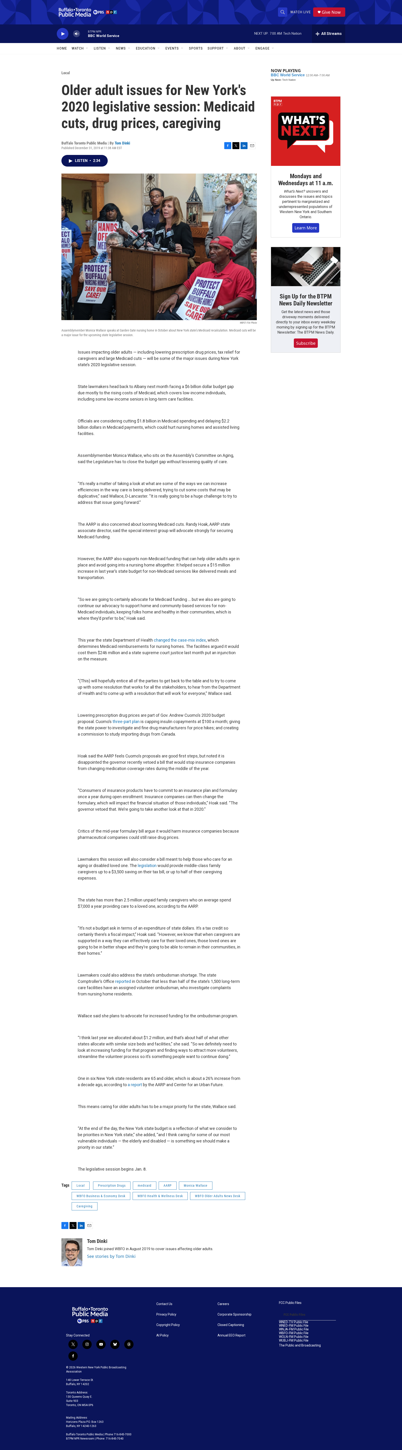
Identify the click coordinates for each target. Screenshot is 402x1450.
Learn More (306, 228)
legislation (147, 865)
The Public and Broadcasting (300, 1345)
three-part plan (126, 721)
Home (62, 48)
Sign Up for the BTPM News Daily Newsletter (305, 300)
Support (216, 48)
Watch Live (300, 12)
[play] (62, 34)
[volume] (76, 34)
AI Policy (162, 1335)
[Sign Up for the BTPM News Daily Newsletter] (305, 266)
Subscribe (305, 343)
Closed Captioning (231, 1325)
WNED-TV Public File (293, 1322)
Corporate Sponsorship (234, 1314)
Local (65, 72)
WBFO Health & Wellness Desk (160, 1196)
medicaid (144, 1185)
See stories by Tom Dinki (111, 1256)
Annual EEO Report (231, 1335)
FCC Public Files (290, 1303)
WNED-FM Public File (293, 1325)
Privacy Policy (166, 1314)
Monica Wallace (196, 1185)
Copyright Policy (168, 1325)
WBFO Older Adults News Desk (217, 1196)
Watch (78, 48)
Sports (196, 48)
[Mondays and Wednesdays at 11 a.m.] (305, 131)
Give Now (331, 12)
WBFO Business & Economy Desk (101, 1196)
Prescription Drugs (112, 1185)
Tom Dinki (122, 143)
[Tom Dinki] (71, 1252)
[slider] (84, 33)
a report (135, 1084)
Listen (100, 48)
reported (123, 981)
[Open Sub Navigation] (87, 48)
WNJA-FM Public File (294, 1329)
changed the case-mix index (180, 640)
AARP (168, 1185)
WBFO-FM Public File (293, 1333)
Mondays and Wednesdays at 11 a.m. (305, 180)
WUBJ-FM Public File (293, 1340)
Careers (223, 1304)
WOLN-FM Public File (293, 1337)
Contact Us (164, 1304)
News (121, 48)
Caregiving (85, 1206)
